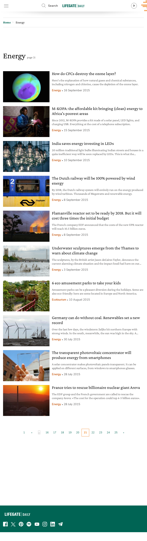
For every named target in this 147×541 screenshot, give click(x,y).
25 (116, 432)
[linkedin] (52, 524)
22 (93, 432)
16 (47, 432)
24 (108, 432)
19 (70, 432)
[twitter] (13, 524)
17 (54, 432)
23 (100, 432)
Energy (56, 90)
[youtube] (37, 524)
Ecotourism (59, 300)
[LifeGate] (73, 5)
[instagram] (44, 524)
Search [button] (53, 6)
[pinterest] (21, 524)
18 (62, 432)
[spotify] (29, 524)
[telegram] (60, 524)
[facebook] (5, 524)
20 (77, 432)
